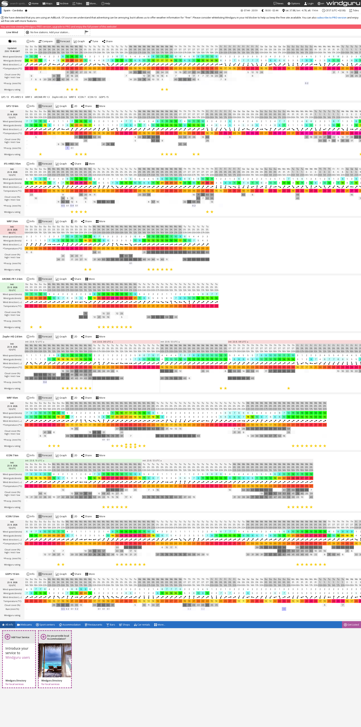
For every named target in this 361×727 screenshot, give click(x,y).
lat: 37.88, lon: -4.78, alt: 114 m (301, 10)
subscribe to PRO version (332, 17)
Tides (355, 10)
